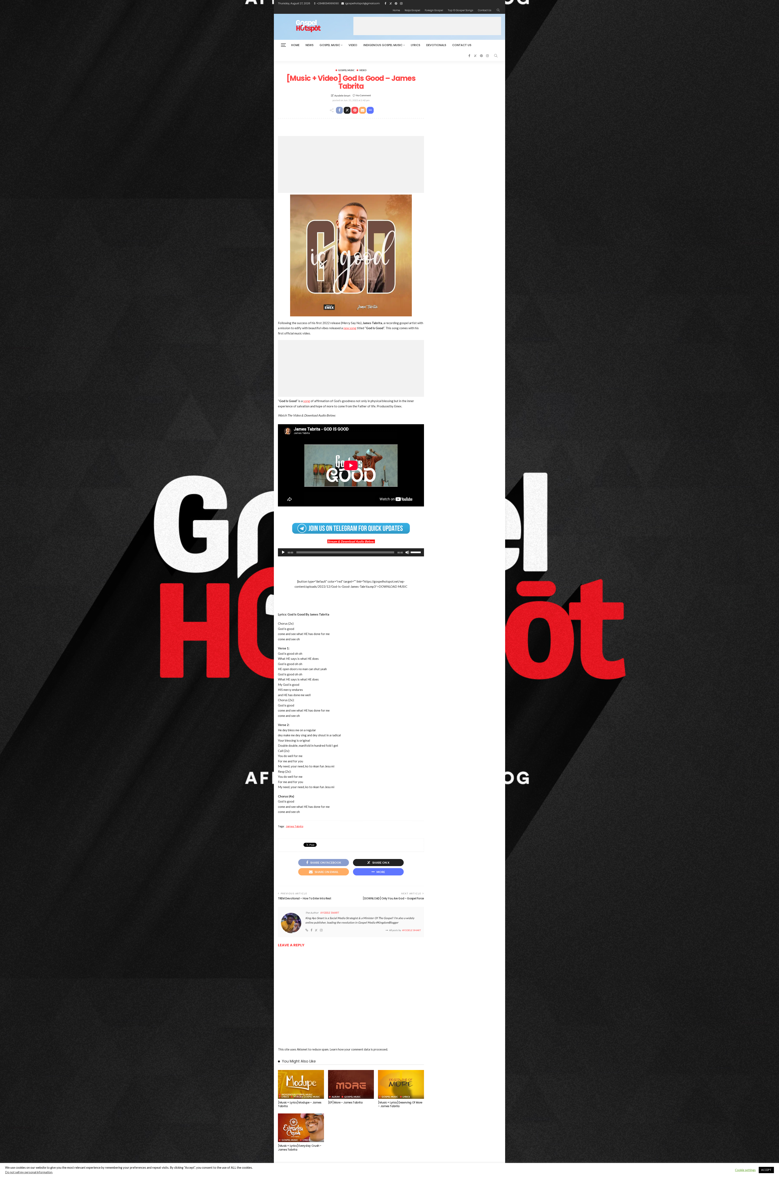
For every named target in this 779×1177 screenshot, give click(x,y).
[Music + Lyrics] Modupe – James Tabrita (299, 1104)
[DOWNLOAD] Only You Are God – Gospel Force (393, 898)
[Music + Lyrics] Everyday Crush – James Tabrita (299, 1147)
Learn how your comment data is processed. (359, 1049)
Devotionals (436, 45)
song (306, 401)
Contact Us (484, 10)
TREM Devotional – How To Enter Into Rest (304, 898)
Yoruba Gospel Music (307, 1097)
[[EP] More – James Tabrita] (351, 1084)
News (309, 45)
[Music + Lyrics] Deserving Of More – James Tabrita (400, 1104)
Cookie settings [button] (745, 1170)
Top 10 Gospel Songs (460, 10)
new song (349, 328)
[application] (351, 552)
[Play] (283, 552)
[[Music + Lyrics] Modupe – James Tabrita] (301, 1084)
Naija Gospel (412, 10)
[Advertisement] (427, 26)
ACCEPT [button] (766, 1170)
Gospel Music (330, 45)
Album (336, 1097)
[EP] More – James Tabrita (345, 1103)
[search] (498, 10)
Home (396, 10)
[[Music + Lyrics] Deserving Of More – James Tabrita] (401, 1084)
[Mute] (407, 552)
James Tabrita (294, 826)
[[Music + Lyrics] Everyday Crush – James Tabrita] (301, 1127)
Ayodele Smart (342, 95)
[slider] (416, 552)
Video (353, 45)
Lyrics (415, 45)
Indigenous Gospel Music (382, 45)
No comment (363, 95)
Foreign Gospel (434, 10)
